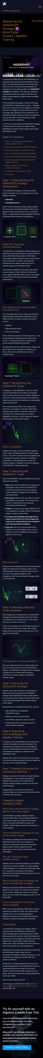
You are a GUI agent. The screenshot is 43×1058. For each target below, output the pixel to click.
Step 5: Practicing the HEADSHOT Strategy (21, 157)
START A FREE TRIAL (17, 1047)
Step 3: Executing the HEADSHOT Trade (20, 150)
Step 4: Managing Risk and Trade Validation (21, 153)
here (15, 1024)
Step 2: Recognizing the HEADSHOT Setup (21, 147)
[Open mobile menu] (40, 7)
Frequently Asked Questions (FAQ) (18, 171)
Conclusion (10, 174)
